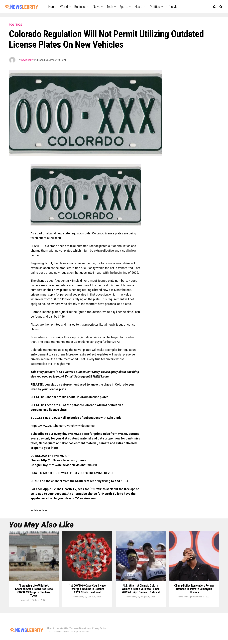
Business (80, 7)
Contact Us (62, 628)
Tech (110, 7)
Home (52, 7)
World (64, 7)
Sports (124, 7)
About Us (51, 628)
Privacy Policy (99, 628)
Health (139, 7)
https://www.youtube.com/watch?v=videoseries (63, 425)
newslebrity (27, 60)
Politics (155, 7)
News (96, 7)
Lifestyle (171, 7)
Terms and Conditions (80, 628)
